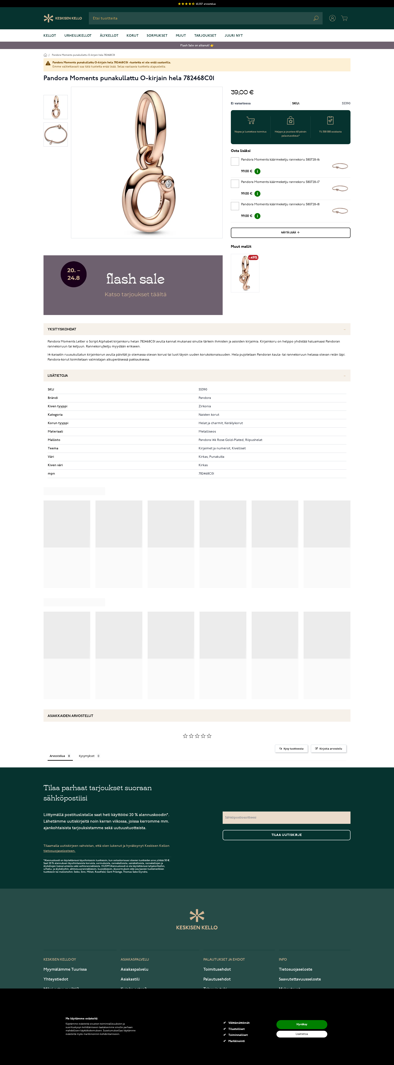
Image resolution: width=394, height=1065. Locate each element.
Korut (133, 36)
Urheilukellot (78, 36)
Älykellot (109, 36)
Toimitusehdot (217, 969)
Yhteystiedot (56, 979)
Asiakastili (130, 979)
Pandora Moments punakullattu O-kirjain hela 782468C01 (83, 55)
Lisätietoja (58, 376)
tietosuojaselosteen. (60, 851)
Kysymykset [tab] (87, 756)
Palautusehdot (217, 979)
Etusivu (45, 55)
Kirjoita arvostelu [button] (331, 748)
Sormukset (157, 36)
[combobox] (206, 18)
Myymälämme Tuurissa (65, 969)
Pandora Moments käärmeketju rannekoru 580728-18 (280, 204)
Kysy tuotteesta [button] (294, 748)
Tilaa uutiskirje (286, 835)
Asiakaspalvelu (134, 969)
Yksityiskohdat (62, 329)
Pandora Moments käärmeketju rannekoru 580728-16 (280, 159)
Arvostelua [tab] (57, 756)
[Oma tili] (332, 18)
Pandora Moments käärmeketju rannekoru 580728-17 (280, 182)
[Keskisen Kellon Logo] (63, 18)
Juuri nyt (234, 36)
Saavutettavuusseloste (300, 979)
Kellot (50, 36)
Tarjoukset (205, 36)
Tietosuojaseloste (295, 969)
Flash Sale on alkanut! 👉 (197, 45)
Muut (181, 36)
